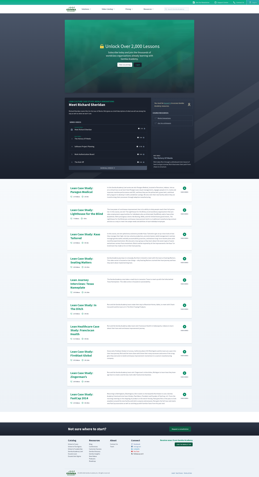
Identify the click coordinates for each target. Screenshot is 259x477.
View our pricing (125, 65)
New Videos (93, 456)
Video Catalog (107, 9)
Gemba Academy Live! (75, 451)
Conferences (93, 447)
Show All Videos (106, 168)
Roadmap (92, 461)
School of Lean (73, 444)
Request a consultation (180, 429)
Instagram (137, 447)
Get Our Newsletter (202, 2)
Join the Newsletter (183, 444)
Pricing (128, 9)
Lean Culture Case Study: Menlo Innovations (91, 101)
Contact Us (240, 2)
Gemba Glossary (94, 451)
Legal (173, 473)
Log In (138, 65)
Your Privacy (179, 473)
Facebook (137, 444)
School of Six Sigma (74, 447)
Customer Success (95, 449)
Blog (90, 444)
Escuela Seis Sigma (74, 456)
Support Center (223, 2)
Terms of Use (188, 473)
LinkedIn (137, 449)
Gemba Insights (94, 454)
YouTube (136, 451)
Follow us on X (138, 454)
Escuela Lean (72, 454)
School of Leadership (75, 449)
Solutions (85, 9)
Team (112, 447)
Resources (148, 9)
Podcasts (92, 459)
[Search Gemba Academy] (166, 9)
